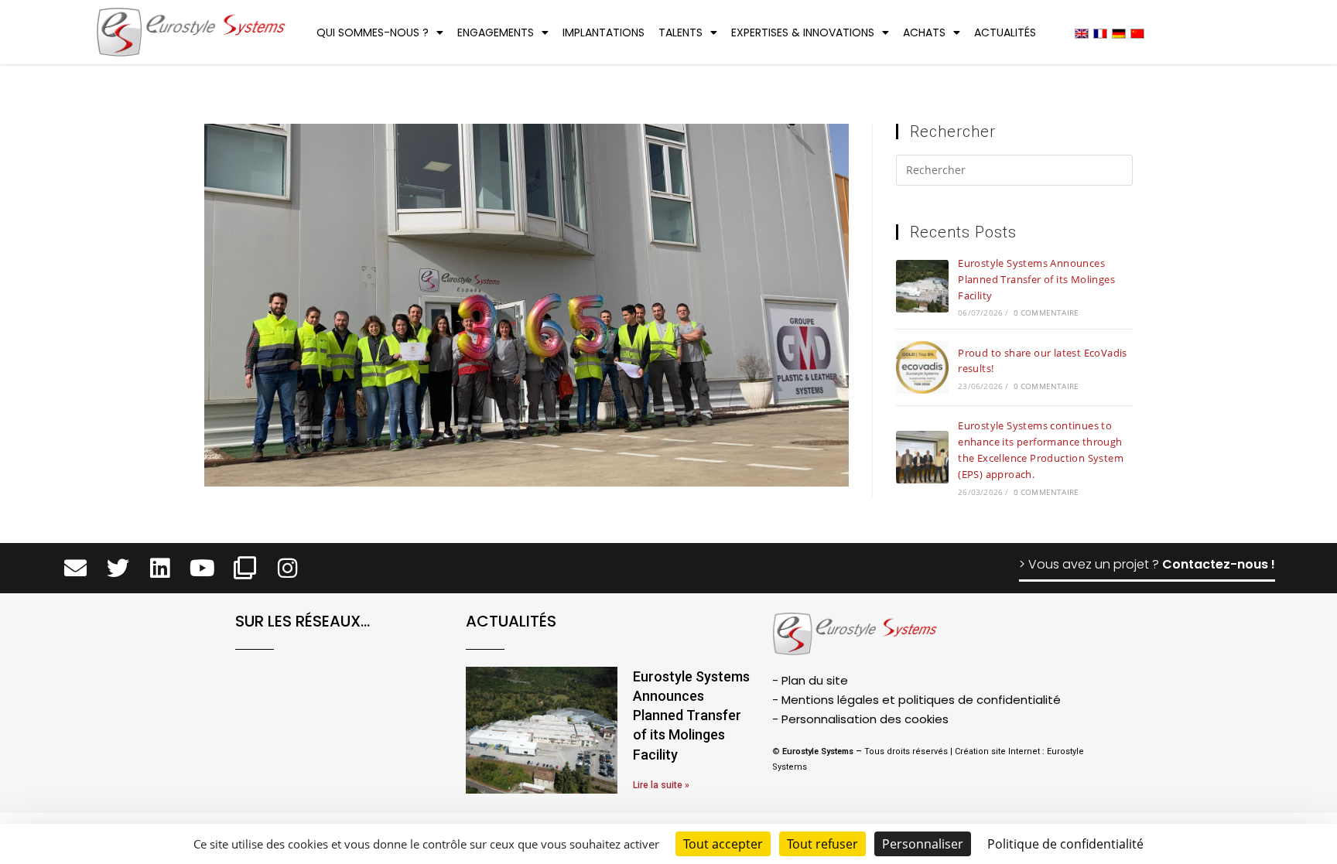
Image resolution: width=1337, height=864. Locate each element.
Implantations (603, 32)
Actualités (1005, 32)
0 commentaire (1046, 312)
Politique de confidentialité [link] (1065, 843)
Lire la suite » (661, 785)
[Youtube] (202, 568)
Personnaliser (922, 843)
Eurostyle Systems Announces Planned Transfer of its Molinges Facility (1036, 279)
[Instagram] (287, 568)
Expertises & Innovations (802, 32)
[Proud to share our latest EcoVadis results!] (922, 367)
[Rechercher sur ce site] (1014, 172)
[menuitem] (1081, 33)
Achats (924, 32)
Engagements (495, 32)
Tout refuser (822, 843)
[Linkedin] (160, 568)
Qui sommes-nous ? (372, 32)
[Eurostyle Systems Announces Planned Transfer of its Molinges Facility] (922, 286)
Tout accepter (723, 843)
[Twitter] (118, 568)
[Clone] (244, 568)
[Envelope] (75, 568)
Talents (680, 32)
